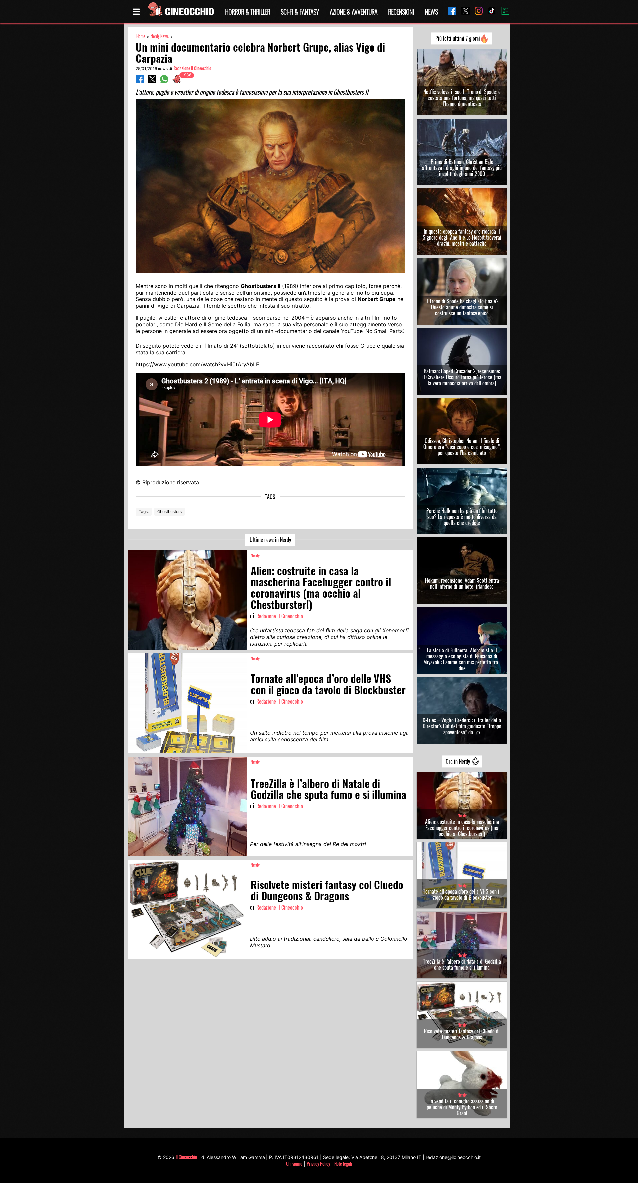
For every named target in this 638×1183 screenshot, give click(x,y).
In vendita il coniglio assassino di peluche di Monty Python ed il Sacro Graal (462, 1107)
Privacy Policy (318, 1163)
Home (140, 36)
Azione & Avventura (353, 12)
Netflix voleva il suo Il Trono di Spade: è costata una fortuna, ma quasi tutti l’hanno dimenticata (462, 98)
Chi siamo (294, 1163)
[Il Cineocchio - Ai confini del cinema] (180, 11)
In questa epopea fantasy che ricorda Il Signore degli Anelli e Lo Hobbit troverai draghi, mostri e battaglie (462, 237)
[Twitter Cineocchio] (463, 11)
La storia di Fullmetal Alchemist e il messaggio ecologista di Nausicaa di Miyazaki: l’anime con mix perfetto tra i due (462, 659)
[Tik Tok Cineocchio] (489, 11)
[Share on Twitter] (152, 81)
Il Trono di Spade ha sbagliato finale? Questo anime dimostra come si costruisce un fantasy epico (462, 307)
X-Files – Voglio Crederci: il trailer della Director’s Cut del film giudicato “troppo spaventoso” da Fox (462, 726)
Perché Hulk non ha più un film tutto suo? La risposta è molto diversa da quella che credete (462, 517)
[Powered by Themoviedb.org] (502, 12)
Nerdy (255, 555)
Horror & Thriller (247, 12)
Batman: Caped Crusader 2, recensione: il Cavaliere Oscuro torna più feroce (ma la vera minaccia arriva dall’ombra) (461, 377)
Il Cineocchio (186, 1156)
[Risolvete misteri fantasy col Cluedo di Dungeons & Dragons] (187, 909)
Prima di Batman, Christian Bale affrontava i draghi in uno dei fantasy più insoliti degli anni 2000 (462, 167)
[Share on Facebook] (140, 81)
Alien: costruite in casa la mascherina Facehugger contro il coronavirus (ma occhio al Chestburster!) (462, 828)
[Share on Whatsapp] (164, 81)
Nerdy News (160, 36)
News (431, 12)
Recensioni (401, 12)
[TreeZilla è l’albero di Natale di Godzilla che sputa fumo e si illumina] (187, 806)
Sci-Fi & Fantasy (300, 12)
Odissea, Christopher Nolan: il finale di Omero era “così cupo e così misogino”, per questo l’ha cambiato (462, 447)
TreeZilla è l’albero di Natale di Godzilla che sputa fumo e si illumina (462, 964)
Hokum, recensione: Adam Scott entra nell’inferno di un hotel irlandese (462, 583)
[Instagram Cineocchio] (476, 11)
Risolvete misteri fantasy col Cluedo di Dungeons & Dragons (462, 1034)
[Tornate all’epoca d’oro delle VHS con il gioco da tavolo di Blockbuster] (187, 703)
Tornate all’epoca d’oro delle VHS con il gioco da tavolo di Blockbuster (462, 894)
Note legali (343, 1163)
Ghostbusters (169, 511)
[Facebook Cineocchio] (449, 11)
